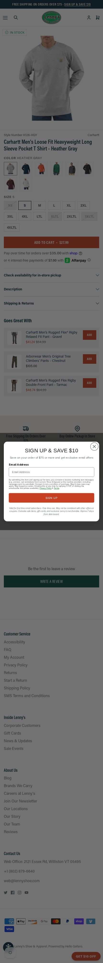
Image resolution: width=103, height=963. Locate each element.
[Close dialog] (94, 446)
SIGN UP (51, 497)
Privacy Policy (46, 488)
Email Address (19, 464)
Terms (56, 488)
